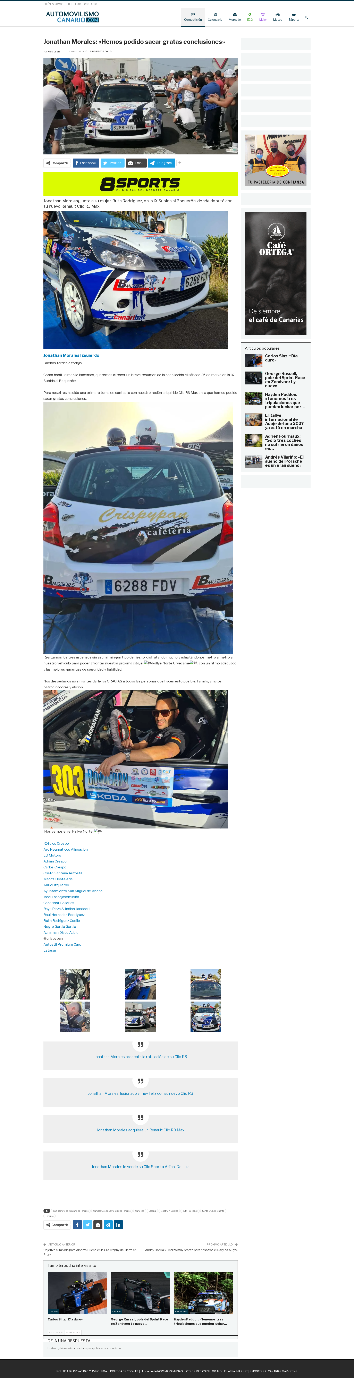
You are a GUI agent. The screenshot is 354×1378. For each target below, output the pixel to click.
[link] (71, 355)
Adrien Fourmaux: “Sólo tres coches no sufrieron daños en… (284, 442)
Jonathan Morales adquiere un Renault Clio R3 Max (140, 1130)
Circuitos (53, 1311)
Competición (193, 19)
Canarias (139, 1211)
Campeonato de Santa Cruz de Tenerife (111, 1211)
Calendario (215, 19)
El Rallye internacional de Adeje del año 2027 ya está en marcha (284, 421)
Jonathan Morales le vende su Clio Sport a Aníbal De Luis (140, 1166)
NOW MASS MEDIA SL (170, 1371)
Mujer (263, 19)
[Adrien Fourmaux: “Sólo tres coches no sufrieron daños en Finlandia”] (253, 440)
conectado (80, 1348)
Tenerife (49, 1216)
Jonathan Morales (169, 1211)
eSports (294, 19)
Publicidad (74, 4)
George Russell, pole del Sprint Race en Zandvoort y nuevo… (285, 379)
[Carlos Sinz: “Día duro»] (77, 1293)
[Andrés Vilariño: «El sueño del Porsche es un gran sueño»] (253, 461)
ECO (250, 19)
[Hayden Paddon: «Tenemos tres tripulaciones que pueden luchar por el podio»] (203, 1293)
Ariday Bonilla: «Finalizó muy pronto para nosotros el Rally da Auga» (191, 1250)
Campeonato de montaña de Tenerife (70, 1211)
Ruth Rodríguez (190, 1211)
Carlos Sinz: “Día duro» (281, 358)
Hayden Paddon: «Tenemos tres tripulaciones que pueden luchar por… (285, 400)
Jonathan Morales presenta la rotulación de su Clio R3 (140, 1056)
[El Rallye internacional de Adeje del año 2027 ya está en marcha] (253, 419)
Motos (277, 19)
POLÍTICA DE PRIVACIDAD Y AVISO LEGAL (82, 1371)
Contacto (90, 4)
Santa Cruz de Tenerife (213, 1211)
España (152, 1211)
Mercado (235, 19)
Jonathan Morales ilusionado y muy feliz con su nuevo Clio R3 (140, 1093)
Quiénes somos (53, 4)
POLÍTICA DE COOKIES (124, 1371)
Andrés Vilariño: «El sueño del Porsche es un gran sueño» (284, 461)
